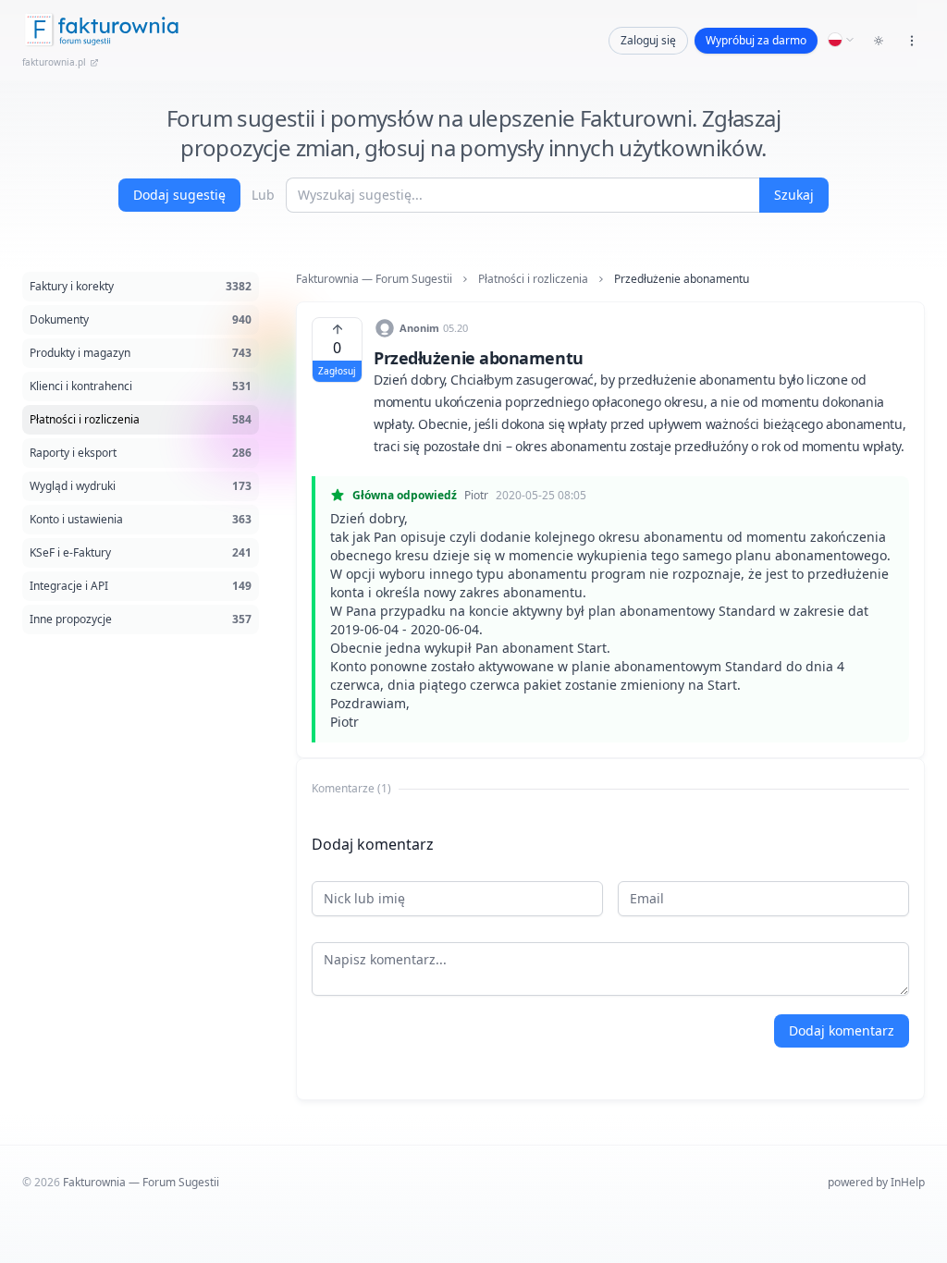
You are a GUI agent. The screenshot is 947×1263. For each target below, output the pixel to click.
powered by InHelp (876, 1182)
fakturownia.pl (54, 61)
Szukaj (794, 194)
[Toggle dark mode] (879, 41)
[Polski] (841, 40)
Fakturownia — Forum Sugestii (374, 279)
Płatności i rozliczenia (533, 279)
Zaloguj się (648, 40)
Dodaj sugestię (179, 194)
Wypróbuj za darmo (756, 40)
